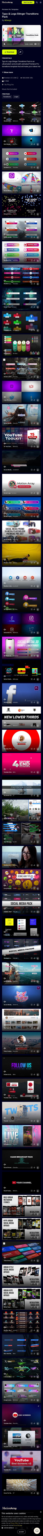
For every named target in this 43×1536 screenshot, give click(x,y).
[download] (37, 121)
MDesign (7, 20)
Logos (16, 97)
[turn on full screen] (31, 121)
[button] (21, 1528)
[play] (4, 44)
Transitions (7, 97)
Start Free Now (28, 2)
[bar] (40, 2)
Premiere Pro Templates (10, 9)
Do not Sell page (17, 1525)
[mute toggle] (5, 118)
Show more (8, 72)
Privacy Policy (14, 1523)
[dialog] (21, 1523)
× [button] (40, 1512)
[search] (37, 2)
